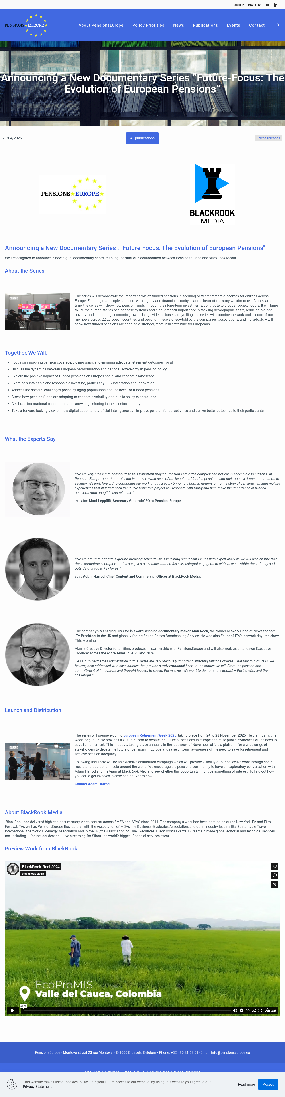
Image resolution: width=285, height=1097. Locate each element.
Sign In (239, 4)
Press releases (269, 138)
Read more (246, 1084)
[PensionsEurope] (26, 25)
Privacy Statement (37, 1087)
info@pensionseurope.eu (230, 1052)
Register (254, 4)
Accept (268, 1084)
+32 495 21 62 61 (184, 1052)
